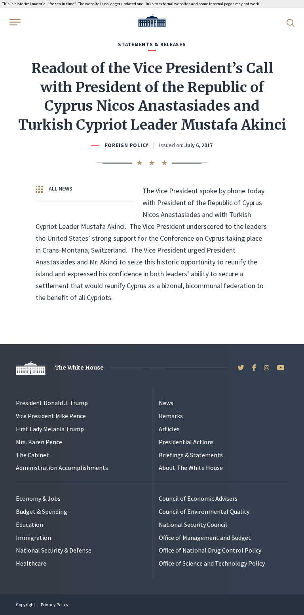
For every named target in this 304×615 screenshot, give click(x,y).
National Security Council (193, 524)
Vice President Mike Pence (51, 416)
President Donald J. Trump (52, 403)
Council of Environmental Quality (204, 511)
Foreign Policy (126, 145)
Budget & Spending (41, 511)
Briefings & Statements (191, 455)
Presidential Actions (186, 442)
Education (29, 524)
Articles (169, 429)
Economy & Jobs (38, 498)
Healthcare (31, 563)
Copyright (25, 604)
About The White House (191, 468)
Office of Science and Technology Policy (212, 563)
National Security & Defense (53, 550)
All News (60, 188)
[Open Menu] (14, 22)
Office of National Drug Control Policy (210, 550)
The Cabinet (32, 455)
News (166, 403)
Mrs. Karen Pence (39, 442)
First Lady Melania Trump (50, 429)
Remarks (171, 416)
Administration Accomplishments (62, 468)
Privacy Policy (54, 604)
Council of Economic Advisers (198, 498)
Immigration (33, 537)
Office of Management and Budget (205, 537)
